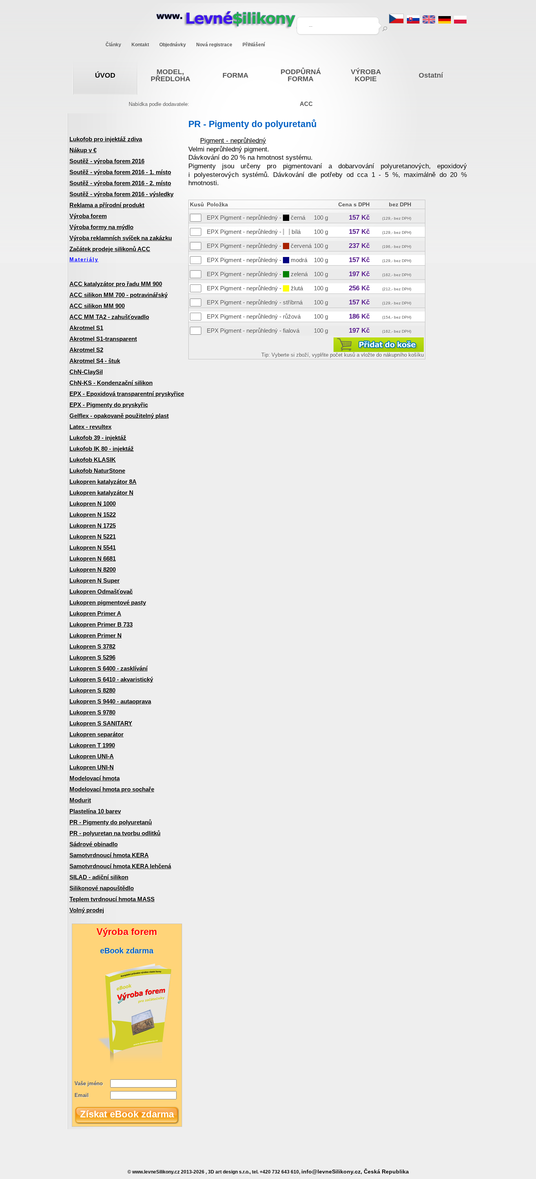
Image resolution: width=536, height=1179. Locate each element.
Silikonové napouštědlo (101, 888)
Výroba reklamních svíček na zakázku (120, 238)
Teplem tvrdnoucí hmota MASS (112, 899)
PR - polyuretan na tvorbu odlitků (114, 833)
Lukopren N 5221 (92, 536)
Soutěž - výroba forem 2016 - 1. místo (120, 172)
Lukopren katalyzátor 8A (103, 481)
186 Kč (359, 316)
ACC (306, 103)
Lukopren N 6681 (92, 558)
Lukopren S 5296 (92, 657)
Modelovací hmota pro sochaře (111, 789)
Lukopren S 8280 (92, 690)
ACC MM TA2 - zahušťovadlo (109, 316)
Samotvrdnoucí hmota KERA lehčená (120, 866)
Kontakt (140, 44)
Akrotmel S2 (86, 349)
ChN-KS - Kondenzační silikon (111, 382)
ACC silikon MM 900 (97, 305)
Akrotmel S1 (86, 327)
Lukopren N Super (94, 580)
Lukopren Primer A (95, 613)
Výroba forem (88, 216)
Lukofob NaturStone (97, 470)
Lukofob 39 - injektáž (97, 437)
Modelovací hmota (94, 778)
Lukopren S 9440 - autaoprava (110, 701)
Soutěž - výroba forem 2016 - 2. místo (120, 183)
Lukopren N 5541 (92, 547)
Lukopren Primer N (95, 635)
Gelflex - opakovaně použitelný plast (119, 415)
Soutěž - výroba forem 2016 (106, 161)
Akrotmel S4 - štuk (94, 360)
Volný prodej (86, 910)
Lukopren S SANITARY (100, 723)
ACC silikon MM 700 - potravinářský (118, 295)
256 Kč (359, 288)
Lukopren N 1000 (92, 503)
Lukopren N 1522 (92, 514)
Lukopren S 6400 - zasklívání (108, 668)
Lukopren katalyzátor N (101, 492)
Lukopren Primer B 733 (101, 624)
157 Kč (359, 217)
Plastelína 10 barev (95, 811)
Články (113, 44)
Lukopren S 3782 (92, 646)
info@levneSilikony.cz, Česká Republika (355, 1172)
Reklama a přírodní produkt (106, 205)
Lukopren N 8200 (92, 569)
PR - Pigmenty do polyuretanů (110, 822)
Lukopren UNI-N (91, 767)
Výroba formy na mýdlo (101, 227)
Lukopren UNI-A (91, 756)
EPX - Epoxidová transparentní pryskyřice (126, 393)
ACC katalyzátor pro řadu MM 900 (115, 284)
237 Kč (359, 246)
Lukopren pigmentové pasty (107, 602)
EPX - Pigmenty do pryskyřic (108, 404)
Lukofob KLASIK (92, 459)
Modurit (80, 800)
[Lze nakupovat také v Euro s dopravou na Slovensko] (413, 21)
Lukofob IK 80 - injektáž (101, 448)
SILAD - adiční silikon (98, 877)
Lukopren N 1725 (92, 525)
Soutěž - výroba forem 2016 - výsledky (121, 194)
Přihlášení (253, 44)
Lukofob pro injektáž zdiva (105, 139)
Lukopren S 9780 (92, 712)
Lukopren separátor (96, 734)
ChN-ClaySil (86, 371)
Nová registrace (214, 44)
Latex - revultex (90, 426)
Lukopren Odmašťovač (101, 591)
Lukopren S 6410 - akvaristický (111, 679)
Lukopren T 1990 (92, 745)
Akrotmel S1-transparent (103, 338)
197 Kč (359, 274)
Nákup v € (83, 150)
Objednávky (172, 44)
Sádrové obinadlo (93, 844)
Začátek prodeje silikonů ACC (109, 249)
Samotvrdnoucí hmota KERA (109, 855)
